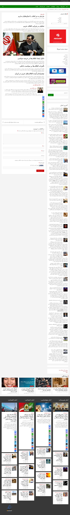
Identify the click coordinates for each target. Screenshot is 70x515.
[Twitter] (23, 109)
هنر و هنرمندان (42, 6)
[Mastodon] (23, 99)
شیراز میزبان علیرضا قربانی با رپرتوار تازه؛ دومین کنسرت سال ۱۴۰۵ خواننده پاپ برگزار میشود (56, 288)
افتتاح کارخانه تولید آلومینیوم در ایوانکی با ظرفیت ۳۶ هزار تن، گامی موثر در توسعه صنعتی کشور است (55, 121)
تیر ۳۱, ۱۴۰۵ (48, 417)
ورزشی (57, 6)
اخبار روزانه (62, 6)
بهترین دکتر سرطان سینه (63, 370)
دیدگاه (42, 132)
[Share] (23, 116)
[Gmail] (23, 114)
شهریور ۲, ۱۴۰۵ (13, 422)
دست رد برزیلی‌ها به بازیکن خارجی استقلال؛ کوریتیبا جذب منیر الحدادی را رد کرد (56, 338)
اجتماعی (66, 54)
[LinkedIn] (23, 107)
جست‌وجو (66, 92)
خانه (67, 6)
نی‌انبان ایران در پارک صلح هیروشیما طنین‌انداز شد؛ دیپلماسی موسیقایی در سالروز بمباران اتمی (56, 239)
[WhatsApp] (23, 102)
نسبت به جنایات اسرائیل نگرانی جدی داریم (11, 122)
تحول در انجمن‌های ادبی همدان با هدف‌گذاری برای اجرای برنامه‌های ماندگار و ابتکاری (56, 109)
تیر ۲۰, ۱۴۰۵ (43, 468)
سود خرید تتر (65, 371)
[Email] (23, 100)
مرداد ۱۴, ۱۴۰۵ (8, 474)
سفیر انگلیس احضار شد (39, 122)
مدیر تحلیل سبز (36, 18)
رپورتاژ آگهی (65, 376)
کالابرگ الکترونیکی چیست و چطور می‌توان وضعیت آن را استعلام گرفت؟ (28, 390)
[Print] (23, 106)
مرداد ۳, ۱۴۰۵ (9, 500)
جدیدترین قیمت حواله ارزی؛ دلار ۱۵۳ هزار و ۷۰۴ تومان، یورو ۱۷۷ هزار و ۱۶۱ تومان (7, 470)
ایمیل (43, 150)
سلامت (37, 6)
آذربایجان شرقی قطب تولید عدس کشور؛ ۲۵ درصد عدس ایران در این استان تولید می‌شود (7, 483)
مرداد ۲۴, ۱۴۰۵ (65, 391)
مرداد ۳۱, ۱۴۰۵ (30, 420)
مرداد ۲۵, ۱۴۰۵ (25, 474)
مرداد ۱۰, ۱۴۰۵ (48, 391)
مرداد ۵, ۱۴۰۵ (60, 501)
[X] (23, 111)
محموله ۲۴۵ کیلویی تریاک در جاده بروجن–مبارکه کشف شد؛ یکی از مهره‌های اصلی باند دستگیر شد (57, 350)
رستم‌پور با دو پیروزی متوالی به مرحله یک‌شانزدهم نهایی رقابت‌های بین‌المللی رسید (56, 147)
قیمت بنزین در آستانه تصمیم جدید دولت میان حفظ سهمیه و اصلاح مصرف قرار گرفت (56, 200)
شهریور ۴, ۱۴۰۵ (65, 420)
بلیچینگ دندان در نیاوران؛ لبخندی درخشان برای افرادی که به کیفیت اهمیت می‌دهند (10, 390)
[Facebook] (23, 97)
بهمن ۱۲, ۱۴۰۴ (42, 493)
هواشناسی (53, 6)
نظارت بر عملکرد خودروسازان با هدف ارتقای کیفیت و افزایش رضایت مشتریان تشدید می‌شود (56, 159)
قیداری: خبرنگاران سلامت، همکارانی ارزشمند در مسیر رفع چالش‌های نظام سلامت (56, 264)
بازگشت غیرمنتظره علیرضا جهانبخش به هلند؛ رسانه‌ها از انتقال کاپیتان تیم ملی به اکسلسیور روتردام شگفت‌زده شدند (56, 225)
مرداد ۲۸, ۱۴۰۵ (25, 460)
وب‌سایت (42, 155)
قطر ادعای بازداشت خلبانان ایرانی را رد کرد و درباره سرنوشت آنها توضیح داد (24, 483)
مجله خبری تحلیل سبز (37, 84)
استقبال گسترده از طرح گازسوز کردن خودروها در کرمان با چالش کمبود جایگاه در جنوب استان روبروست (56, 173)
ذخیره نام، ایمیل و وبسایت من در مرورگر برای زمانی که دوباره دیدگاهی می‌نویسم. (29, 160)
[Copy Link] (23, 104)
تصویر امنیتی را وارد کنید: (34, 165)
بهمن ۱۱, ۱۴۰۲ (41, 18)
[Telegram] (23, 113)
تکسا (67, 372)
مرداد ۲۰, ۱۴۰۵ (59, 463)
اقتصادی (47, 6)
